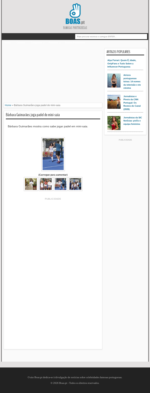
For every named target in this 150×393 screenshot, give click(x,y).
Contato (21, 43)
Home (8, 43)
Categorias (36, 43)
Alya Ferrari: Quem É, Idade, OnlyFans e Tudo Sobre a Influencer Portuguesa (121, 63)
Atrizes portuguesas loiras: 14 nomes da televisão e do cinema (132, 81)
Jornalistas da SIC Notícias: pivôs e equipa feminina (132, 120)
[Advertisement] (53, 75)
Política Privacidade (75, 43)
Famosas (53, 43)
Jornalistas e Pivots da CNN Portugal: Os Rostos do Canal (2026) (132, 102)
